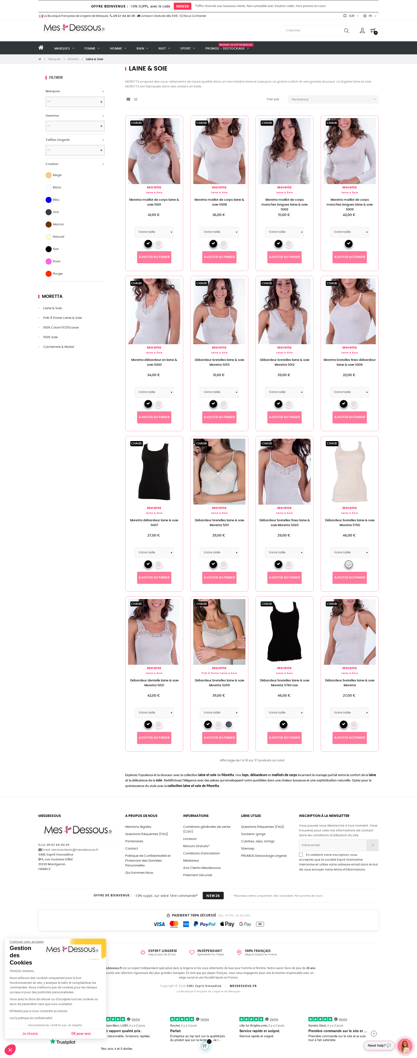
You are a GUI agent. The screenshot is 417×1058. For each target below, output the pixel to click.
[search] (346, 30)
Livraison (190, 839)
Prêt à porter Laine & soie (62, 318)
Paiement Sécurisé (197, 875)
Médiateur (191, 860)
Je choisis (30, 1034)
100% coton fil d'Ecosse (61, 327)
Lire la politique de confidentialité (31, 1018)
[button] (10, 1050)
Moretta (52, 296)
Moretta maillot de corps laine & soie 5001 (154, 202)
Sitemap (247, 848)
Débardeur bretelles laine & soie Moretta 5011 (219, 523)
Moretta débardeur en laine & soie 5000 (154, 362)
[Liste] (135, 100)
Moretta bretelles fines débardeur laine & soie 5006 (350, 362)
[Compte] (362, 30)
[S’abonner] (372, 845)
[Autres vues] (244, 121)
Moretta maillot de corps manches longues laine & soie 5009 (350, 204)
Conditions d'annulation (201, 853)
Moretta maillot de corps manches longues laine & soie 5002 (284, 204)
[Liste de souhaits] (171, 127)
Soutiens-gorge (253, 834)
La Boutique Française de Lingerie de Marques (75, 15)
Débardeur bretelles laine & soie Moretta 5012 (284, 362)
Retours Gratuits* (196, 846)
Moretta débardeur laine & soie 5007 (154, 523)
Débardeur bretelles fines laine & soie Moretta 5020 (284, 523)
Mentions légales (138, 827)
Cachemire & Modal (58, 347)
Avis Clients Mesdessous (202, 868)
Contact (131, 848)
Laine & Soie (52, 308)
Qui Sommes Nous (139, 872)
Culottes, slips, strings (258, 841)
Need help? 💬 (379, 1045)
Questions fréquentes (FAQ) (146, 834)
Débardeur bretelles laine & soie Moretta (350, 683)
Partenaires (134, 841)
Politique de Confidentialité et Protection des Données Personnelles (148, 860)
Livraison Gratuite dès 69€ (159, 15)
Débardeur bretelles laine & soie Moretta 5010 (219, 362)
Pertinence (334, 99)
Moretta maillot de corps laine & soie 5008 (219, 202)
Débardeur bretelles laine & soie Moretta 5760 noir (284, 683)
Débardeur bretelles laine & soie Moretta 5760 (350, 523)
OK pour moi (81, 1034)
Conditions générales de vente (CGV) (206, 829)
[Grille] (128, 100)
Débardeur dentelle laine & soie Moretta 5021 (154, 683)
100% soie (50, 337)
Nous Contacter (194, 15)
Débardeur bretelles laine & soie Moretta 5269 (219, 683)
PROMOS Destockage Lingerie (264, 856)
